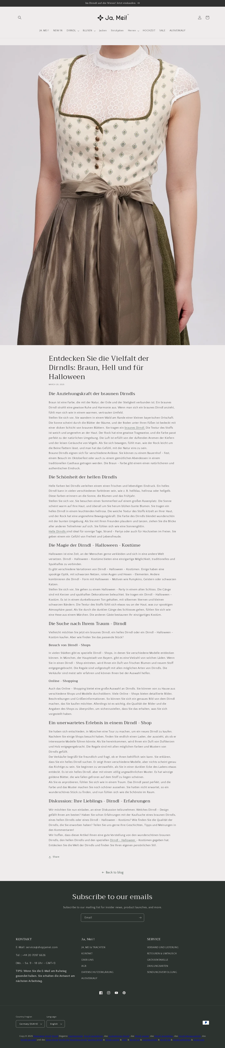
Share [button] (56, 856)
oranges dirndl (150, 1040)
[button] (20, 17)
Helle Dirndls (57, 531)
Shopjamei (38, 1036)
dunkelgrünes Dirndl (118, 1036)
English (54, 1024)
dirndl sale (199, 1040)
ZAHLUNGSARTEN (157, 966)
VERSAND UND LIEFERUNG (163, 947)
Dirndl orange (142, 1036)
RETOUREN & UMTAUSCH (162, 953)
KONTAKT (86, 953)
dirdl (124, 1040)
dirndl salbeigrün (182, 1040)
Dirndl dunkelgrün (93, 1036)
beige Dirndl (52, 1040)
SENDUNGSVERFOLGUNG (162, 972)
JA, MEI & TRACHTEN (93, 947)
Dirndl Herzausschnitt (190, 1036)
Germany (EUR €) (29, 1024)
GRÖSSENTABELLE (157, 960)
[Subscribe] (140, 918)
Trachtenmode (75, 1036)
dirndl (48, 1036)
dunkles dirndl (95, 1040)
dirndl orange (112, 1040)
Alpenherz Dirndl (78, 1040)
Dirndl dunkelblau (164, 1036)
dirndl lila (64, 1040)
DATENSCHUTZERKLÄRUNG (97, 972)
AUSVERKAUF (89, 978)
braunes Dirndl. (135, 427)
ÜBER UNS (87, 960)
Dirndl (55, 1036)
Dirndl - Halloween (123, 840)
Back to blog (115, 872)
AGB (83, 966)
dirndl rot (135, 1040)
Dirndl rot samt (28, 1040)
